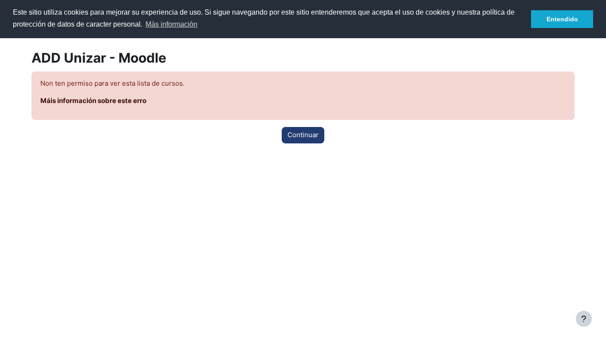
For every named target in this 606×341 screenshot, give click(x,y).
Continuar (303, 135)
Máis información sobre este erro (93, 100)
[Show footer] (584, 319)
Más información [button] (171, 24)
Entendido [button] (562, 19)
